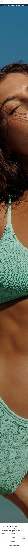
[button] (2, 2)
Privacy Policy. (13, 533)
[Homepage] (14, 2)
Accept (13, 537)
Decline (13, 541)
